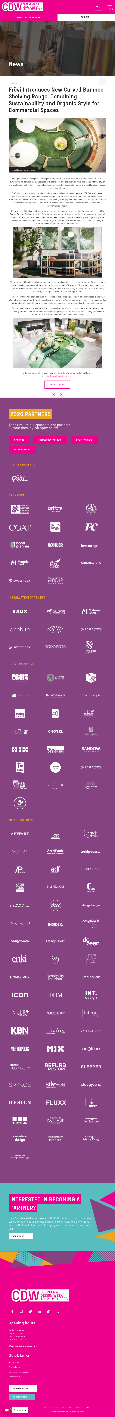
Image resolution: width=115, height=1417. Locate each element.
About (45, 1407)
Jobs (87, 1407)
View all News (57, 384)
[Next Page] (61, 395)
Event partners (84, 439)
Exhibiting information (18, 1372)
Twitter (30, 1311)
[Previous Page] (54, 395)
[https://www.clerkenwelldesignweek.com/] (46, 7)
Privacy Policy (67, 1407)
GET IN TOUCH (19, 1236)
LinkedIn (39, 1311)
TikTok (48, 1311)
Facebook (12, 1311)
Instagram (21, 1311)
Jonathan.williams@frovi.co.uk (59, 376)
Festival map (14, 1367)
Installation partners (50, 439)
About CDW (14, 1362)
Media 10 (79, 1407)
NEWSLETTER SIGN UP (28, 17)
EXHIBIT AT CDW (20, 1397)
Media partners (22, 449)
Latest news (14, 1376)
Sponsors (19, 439)
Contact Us (54, 1407)
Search (57, 1311)
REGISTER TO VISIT (21, 1388)
